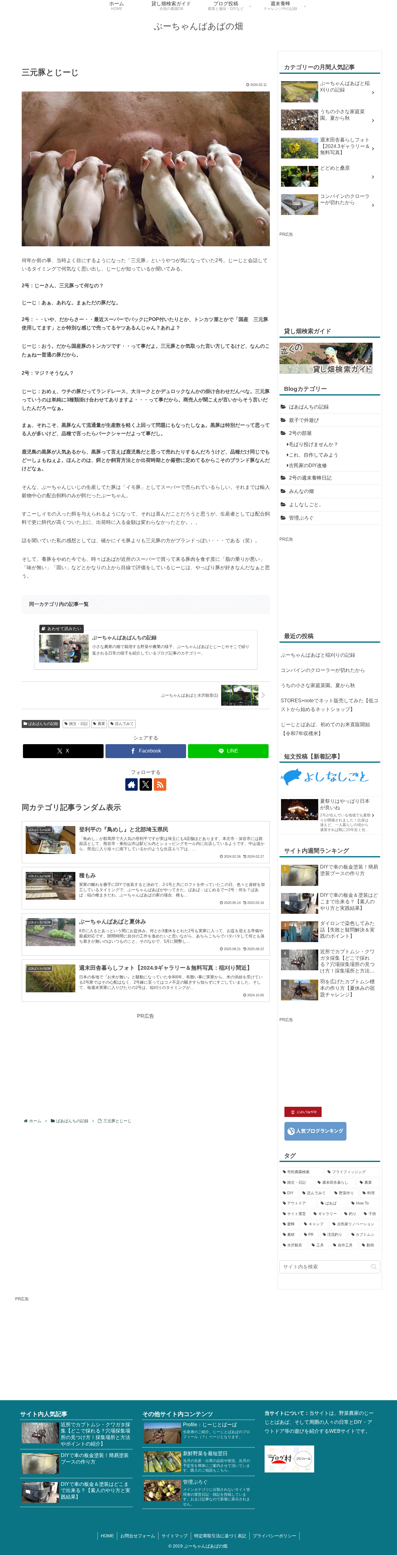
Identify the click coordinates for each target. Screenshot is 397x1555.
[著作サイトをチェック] (131, 784)
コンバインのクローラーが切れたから (323, 670)
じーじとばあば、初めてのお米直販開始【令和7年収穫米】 (325, 729)
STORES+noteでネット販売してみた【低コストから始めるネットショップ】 (329, 705)
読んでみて (124, 724)
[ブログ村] (289, 1458)
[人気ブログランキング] (315, 1130)
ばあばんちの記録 (43, 724)
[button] (373, 1266)
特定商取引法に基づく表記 (220, 1535)
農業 (101, 724)
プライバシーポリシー (274, 1535)
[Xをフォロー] (146, 784)
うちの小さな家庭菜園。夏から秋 (318, 685)
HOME (107, 1535)
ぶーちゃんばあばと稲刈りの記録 (318, 655)
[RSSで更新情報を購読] (160, 784)
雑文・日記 (78, 724)
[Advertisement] (146, 1064)
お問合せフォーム (137, 1535)
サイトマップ (175, 1535)
